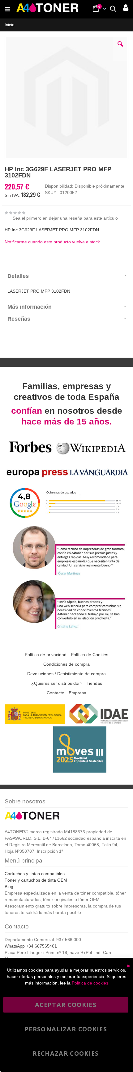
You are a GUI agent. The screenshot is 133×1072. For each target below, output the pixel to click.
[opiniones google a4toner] (66, 521)
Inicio (9, 25)
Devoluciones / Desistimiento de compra (66, 673)
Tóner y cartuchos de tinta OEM (36, 880)
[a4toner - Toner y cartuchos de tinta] (47, 9)
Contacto (55, 692)
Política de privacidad (45, 654)
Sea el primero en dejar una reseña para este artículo (65, 218)
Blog (9, 886)
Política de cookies (90, 983)
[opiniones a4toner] (66, 574)
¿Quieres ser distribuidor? (56, 683)
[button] (120, 48)
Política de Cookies (89, 654)
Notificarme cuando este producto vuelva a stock (52, 241)
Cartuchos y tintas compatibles (35, 873)
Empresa (77, 692)
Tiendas (94, 683)
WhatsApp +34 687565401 (31, 946)
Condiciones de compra (66, 664)
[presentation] (66, 276)
